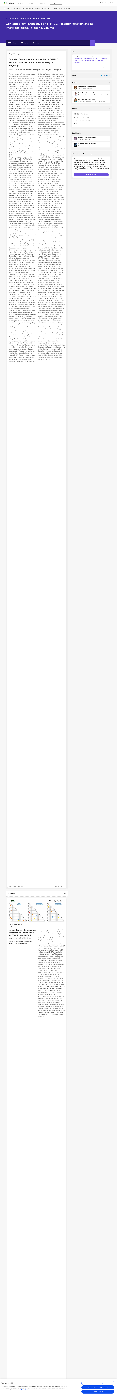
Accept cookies (98, 1392)
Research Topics (45, 18)
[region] (58, 1387)
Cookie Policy (25, 1389)
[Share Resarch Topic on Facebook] (104, 75)
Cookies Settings (97, 1383)
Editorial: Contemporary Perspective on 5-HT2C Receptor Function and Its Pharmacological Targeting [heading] (33, 62)
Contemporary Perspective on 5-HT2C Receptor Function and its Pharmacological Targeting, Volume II (90, 60)
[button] (25, 43)
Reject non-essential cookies (97, 1387)
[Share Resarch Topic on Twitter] (102, 75)
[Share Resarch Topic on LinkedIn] (107, 75)
